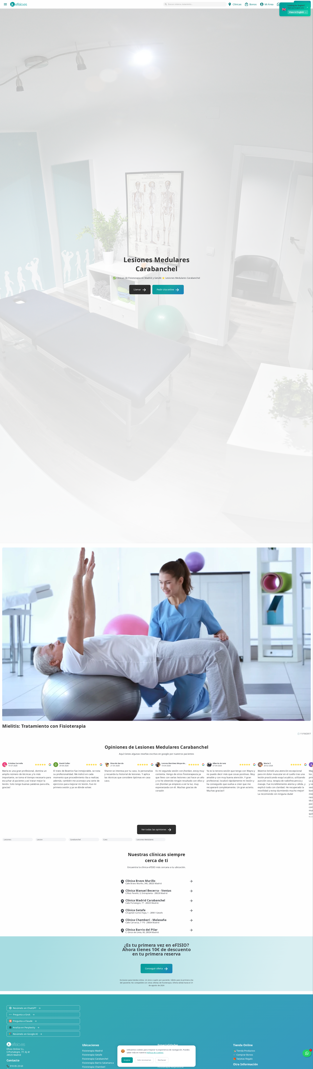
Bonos (253, 4)
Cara (105, 839)
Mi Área (269, 4)
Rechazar (162, 1060)
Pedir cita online (165, 289)
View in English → (298, 12)
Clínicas (237, 4)
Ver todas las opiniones (153, 829)
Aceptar (127, 1060)
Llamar (137, 289)
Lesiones (7, 839)
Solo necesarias (144, 1060)
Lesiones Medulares (145, 839)
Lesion (40, 839)
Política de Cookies (154, 1052)
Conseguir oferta (154, 968)
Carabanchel (75, 839)
